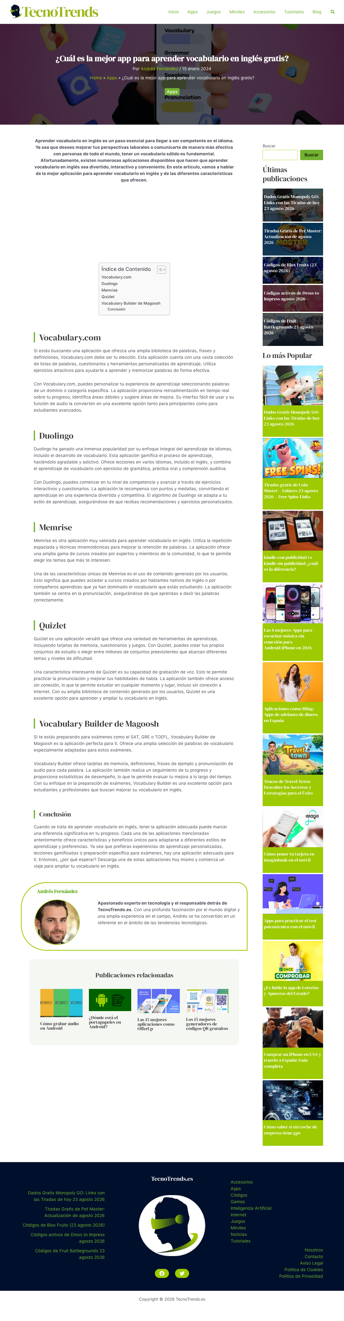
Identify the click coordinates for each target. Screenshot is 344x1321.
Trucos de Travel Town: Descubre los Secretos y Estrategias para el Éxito (288, 787)
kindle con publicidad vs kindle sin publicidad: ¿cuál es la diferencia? (291, 563)
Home (96, 77)
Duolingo (109, 283)
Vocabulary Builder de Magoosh (130, 303)
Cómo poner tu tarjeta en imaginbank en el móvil (289, 857)
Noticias (239, 1234)
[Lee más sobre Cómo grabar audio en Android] (61, 1002)
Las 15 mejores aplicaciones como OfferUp (156, 1024)
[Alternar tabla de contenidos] (159, 269)
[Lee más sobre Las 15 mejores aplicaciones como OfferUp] (158, 1000)
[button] (333, 12)
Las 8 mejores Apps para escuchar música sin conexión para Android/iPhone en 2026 (288, 639)
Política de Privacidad (301, 1276)
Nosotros (314, 1250)
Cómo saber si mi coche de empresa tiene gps (290, 1130)
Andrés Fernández (57, 891)
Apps (192, 11)
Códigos (239, 1195)
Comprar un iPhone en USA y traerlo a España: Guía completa (292, 1060)
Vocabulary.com (116, 277)
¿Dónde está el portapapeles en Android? (105, 1022)
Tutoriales (294, 11)
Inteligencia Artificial (251, 1208)
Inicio (173, 11)
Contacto (314, 1256)
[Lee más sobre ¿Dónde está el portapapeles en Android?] (110, 999)
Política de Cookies (304, 1269)
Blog (317, 11)
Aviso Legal (311, 1263)
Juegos (213, 11)
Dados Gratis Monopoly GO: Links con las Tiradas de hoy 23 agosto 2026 (292, 418)
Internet (238, 1214)
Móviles (237, 11)
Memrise (109, 290)
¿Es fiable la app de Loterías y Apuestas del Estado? (291, 990)
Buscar (269, 145)
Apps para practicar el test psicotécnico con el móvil (290, 923)
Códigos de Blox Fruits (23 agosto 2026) (64, 1225)
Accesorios (264, 11)
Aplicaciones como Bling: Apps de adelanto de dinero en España (291, 714)
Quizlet (108, 296)
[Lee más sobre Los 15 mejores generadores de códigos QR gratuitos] (207, 1000)
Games (238, 1201)
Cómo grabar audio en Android (59, 1025)
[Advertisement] (134, 225)
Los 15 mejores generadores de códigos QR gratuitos (207, 1023)
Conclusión (116, 309)
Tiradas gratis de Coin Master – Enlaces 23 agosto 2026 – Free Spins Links (291, 491)
